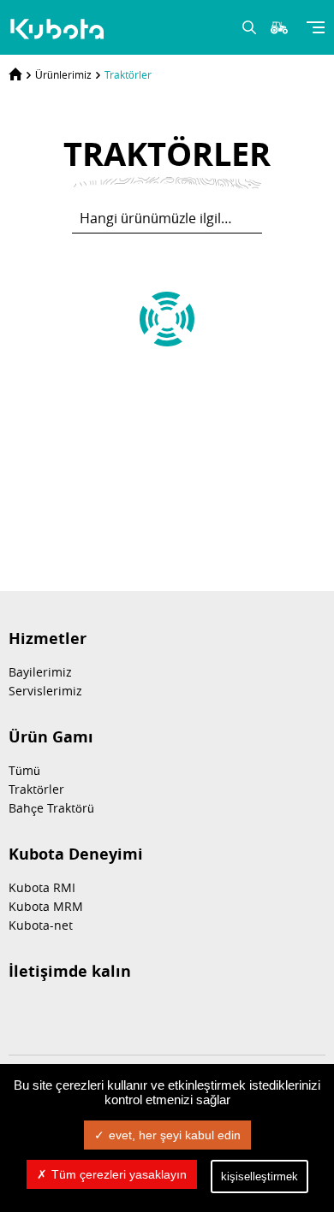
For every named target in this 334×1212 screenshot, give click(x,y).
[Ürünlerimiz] (59, 29)
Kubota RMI (42, 887)
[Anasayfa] (15, 74)
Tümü (24, 770)
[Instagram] (61, 1013)
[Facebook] (19, 1013)
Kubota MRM (46, 906)
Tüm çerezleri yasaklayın (119, 1174)
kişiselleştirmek (259, 1176)
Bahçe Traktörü (51, 808)
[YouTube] (104, 1013)
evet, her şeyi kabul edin (175, 1135)
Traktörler (128, 74)
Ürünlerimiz (63, 74)
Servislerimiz (45, 691)
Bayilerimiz (40, 672)
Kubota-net (41, 925)
